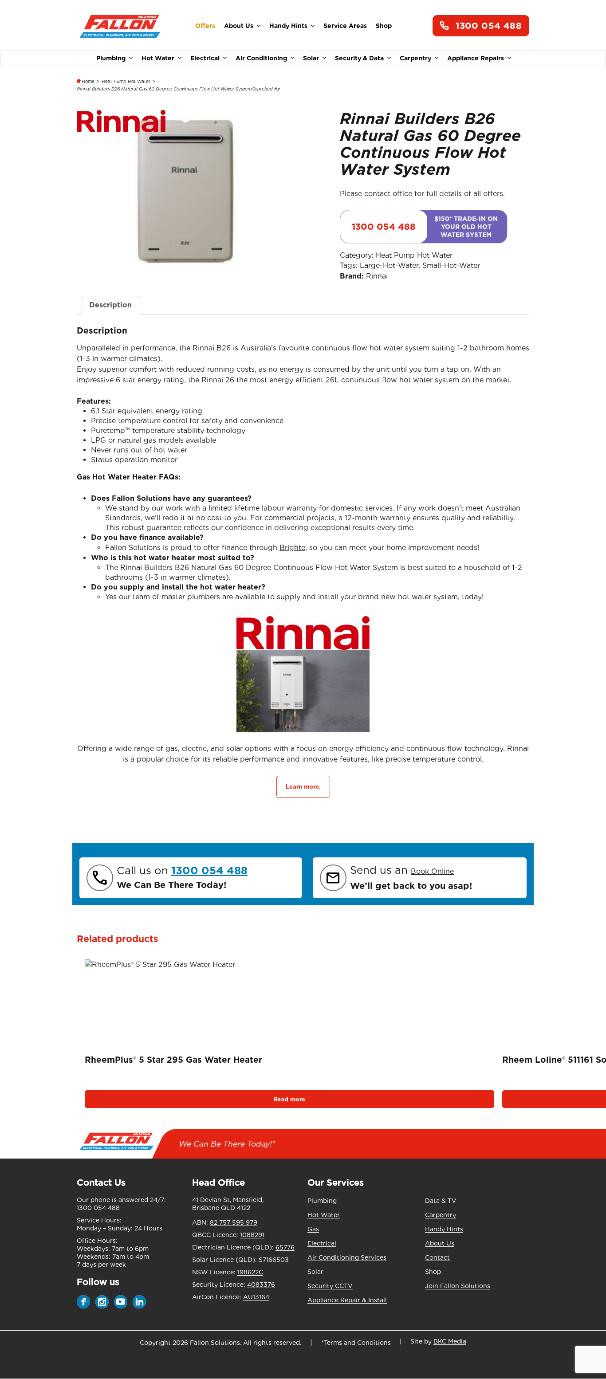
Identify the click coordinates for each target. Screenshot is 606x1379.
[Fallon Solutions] (120, 26)
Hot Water (158, 58)
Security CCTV (330, 1285)
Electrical (205, 58)
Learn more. (303, 786)
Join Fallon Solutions (457, 1285)
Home (88, 81)
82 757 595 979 (233, 1222)
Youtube (120, 1301)
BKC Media (449, 1341)
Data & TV (440, 1200)
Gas (313, 1229)
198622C (250, 1272)
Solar (311, 58)
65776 (285, 1247)
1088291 (252, 1234)
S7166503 (274, 1259)
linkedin (139, 1301)
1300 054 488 (489, 25)
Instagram (102, 1301)
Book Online (432, 871)
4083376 (261, 1284)
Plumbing (111, 58)
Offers (205, 25)
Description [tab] (110, 305)
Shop (384, 25)
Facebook (83, 1301)
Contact (437, 1257)
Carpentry (415, 58)
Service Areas (345, 25)
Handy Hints (288, 25)
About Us (238, 25)
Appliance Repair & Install (347, 1300)
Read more (289, 1099)
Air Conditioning (261, 58)
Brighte (292, 547)
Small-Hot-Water (451, 265)
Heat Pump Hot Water (126, 81)
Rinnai (377, 276)
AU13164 (256, 1296)
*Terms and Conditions (356, 1342)
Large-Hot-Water (389, 265)
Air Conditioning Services (346, 1257)
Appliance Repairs (475, 58)
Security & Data (359, 58)
